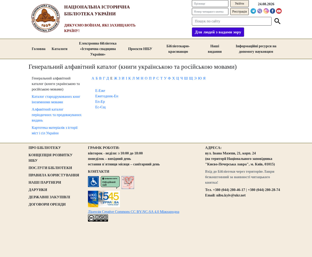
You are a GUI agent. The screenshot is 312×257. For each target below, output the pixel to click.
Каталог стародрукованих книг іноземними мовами (56, 99)
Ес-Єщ (100, 107)
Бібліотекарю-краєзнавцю (178, 48)
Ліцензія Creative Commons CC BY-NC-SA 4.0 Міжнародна (133, 212)
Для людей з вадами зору (218, 32)
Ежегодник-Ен (106, 96)
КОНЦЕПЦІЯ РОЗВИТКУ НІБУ (51, 157)
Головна (38, 49)
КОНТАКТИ (98, 171)
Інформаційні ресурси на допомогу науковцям (256, 48)
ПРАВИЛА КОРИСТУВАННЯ (54, 175)
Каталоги (59, 49)
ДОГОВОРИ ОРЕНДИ (47, 204)
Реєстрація (239, 11)
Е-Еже (100, 91)
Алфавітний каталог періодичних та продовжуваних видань (57, 114)
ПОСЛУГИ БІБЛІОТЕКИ (50, 168)
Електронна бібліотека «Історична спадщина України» (97, 48)
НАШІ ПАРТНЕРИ (45, 182)
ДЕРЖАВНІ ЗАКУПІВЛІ (49, 197)
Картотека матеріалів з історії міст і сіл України (54, 130)
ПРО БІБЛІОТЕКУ (45, 148)
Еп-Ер (100, 101)
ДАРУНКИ (38, 190)
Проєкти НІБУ (140, 49)
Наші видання (215, 48)
